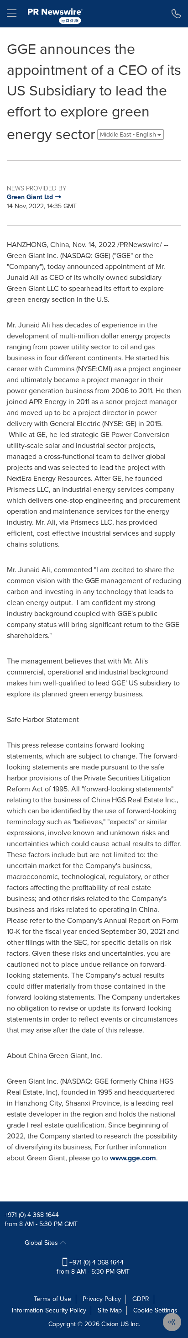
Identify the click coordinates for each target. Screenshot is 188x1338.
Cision (110, 1324)
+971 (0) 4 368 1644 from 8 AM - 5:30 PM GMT (93, 1267)
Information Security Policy (49, 1310)
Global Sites (42, 1243)
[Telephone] (176, 13)
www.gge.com (133, 1158)
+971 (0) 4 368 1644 (32, 1215)
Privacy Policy (102, 1299)
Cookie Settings (155, 1310)
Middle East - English (128, 134)
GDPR (140, 1299)
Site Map (110, 1310)
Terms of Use (52, 1299)
